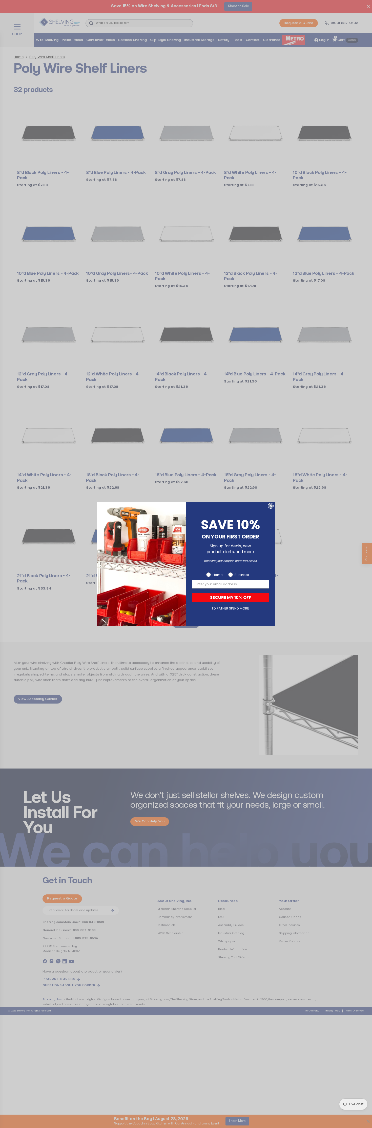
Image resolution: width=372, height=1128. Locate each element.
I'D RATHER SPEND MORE (230, 608)
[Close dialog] (270, 506)
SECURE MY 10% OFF (230, 597)
